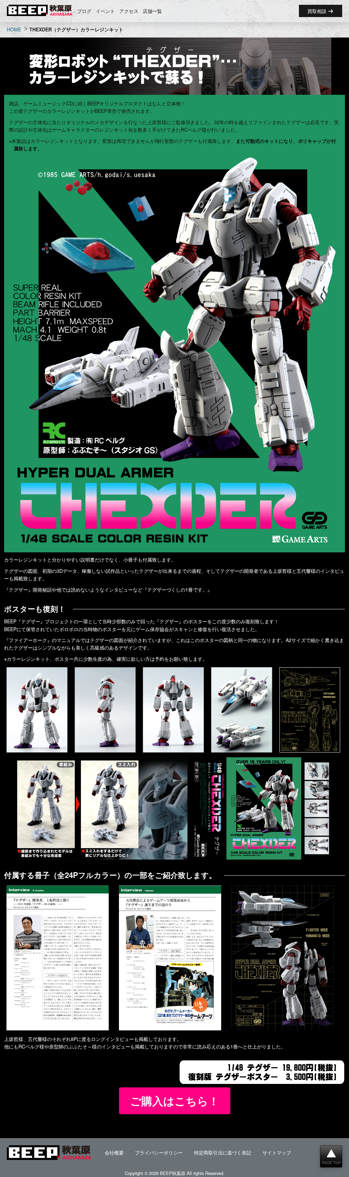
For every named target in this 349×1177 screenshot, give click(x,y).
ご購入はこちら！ (174, 1100)
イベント (105, 11)
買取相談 (317, 11)
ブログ (84, 11)
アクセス (128, 11)
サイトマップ (276, 1152)
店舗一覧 (152, 11)
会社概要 (114, 1152)
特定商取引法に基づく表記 (222, 1152)
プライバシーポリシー (159, 1152)
